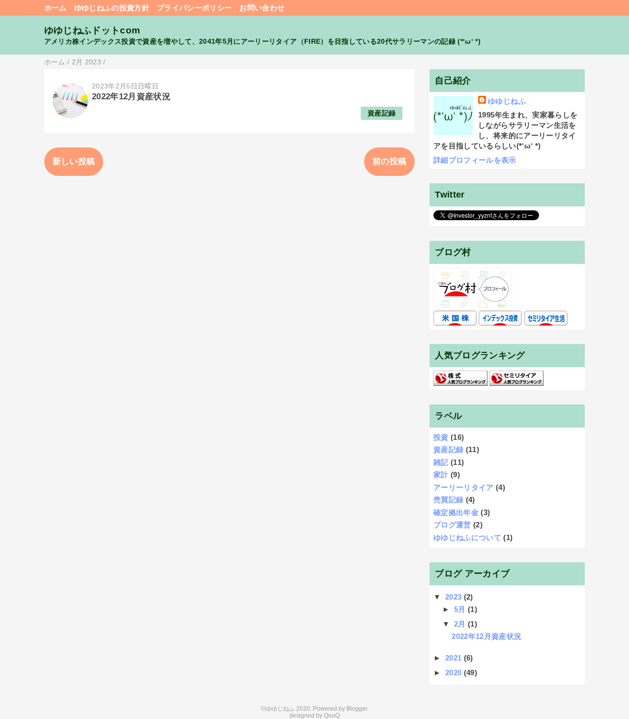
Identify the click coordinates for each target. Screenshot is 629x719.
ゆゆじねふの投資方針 (111, 7)
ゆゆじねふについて (467, 537)
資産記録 (382, 113)
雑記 (441, 462)
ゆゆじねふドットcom (92, 30)
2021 (454, 658)
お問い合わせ (262, 7)
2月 (461, 624)
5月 (461, 609)
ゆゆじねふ (507, 101)
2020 (454, 672)
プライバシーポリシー (194, 7)
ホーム (55, 7)
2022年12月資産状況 (131, 96)
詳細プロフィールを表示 (474, 160)
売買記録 (448, 499)
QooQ (332, 715)
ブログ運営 (452, 524)
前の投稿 (389, 161)
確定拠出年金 (456, 512)
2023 (454, 597)
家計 (441, 474)
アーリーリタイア (463, 487)
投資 (441, 437)
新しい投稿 (74, 161)
